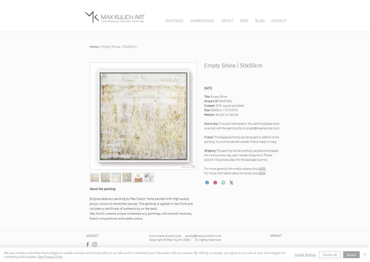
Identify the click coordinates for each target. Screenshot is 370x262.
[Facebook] (87, 244)
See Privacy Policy (50, 256)
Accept (351, 255)
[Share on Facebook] (207, 182)
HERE (262, 169)
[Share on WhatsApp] (223, 182)
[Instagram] (94, 244)
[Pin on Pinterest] (215, 182)
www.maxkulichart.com (165, 236)
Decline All (330, 255)
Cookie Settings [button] (305, 255)
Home (94, 47)
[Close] (364, 255)
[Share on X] (231, 182)
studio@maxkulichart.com (203, 236)
